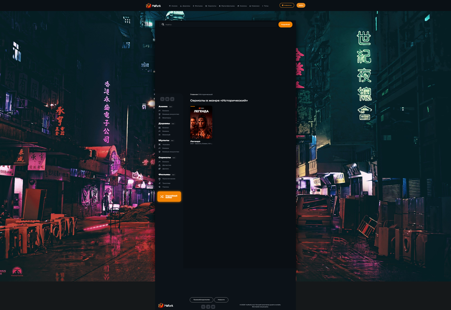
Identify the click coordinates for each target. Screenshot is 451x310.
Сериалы (212, 6)
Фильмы (199, 6)
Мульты (164, 140)
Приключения (168, 179)
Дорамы (186, 6)
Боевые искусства (170, 114)
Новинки (255, 6)
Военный (166, 135)
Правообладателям (201, 299)
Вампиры (166, 118)
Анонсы (243, 6)
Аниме (174, 6)
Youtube (166, 144)
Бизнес (165, 128)
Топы (266, 6)
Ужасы (165, 187)
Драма (165, 169)
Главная (194, 94)
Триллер (166, 183)
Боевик (165, 111)
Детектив (166, 165)
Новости (221, 299)
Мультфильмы (228, 6)
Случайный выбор (171, 196)
